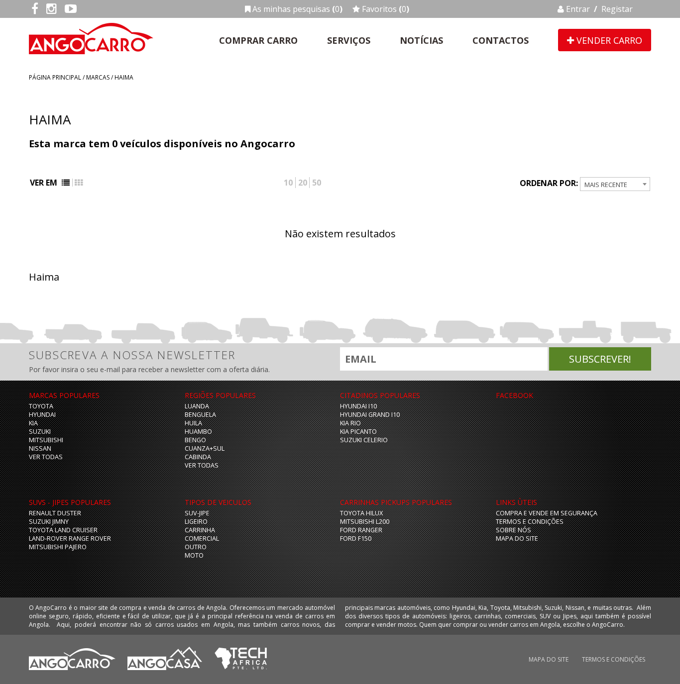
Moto (194, 555)
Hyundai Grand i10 (370, 414)
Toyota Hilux (361, 513)
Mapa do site (517, 538)
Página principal (55, 77)
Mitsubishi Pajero (58, 547)
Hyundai (42, 414)
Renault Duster (55, 513)
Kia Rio (350, 423)
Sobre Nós (513, 530)
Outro (196, 547)
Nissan (40, 448)
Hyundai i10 (358, 406)
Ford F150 (355, 538)
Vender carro (608, 40)
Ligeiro (196, 521)
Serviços (348, 40)
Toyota (41, 406)
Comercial (202, 538)
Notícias (421, 40)
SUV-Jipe (197, 513)
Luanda (197, 406)
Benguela (200, 414)
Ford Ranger (361, 530)
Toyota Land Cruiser (63, 530)
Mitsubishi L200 (364, 521)
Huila (193, 423)
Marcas (98, 77)
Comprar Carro (258, 40)
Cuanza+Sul (205, 448)
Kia (33, 423)
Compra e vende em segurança (546, 513)
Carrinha (200, 530)
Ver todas (46, 457)
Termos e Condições (530, 521)
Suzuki (40, 431)
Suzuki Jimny (49, 521)
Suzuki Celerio (364, 440)
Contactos (500, 40)
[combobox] (615, 184)
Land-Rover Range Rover (70, 538)
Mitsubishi (46, 440)
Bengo (195, 440)
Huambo (198, 431)
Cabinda (198, 457)
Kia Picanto (358, 431)
